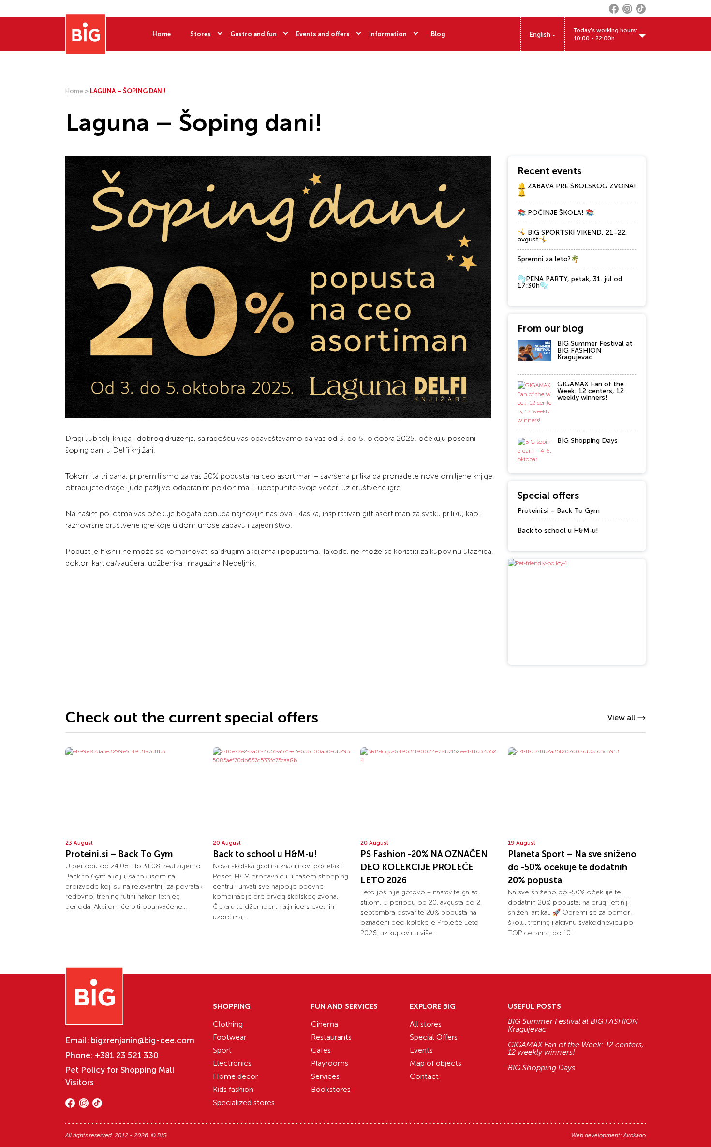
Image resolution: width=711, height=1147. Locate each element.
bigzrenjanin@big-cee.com (142, 1040)
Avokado (634, 1135)
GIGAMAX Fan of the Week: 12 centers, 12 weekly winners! (590, 391)
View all (621, 717)
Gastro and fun (253, 34)
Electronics (232, 1063)
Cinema (324, 1024)
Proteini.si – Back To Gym (559, 511)
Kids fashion (233, 1089)
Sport (222, 1050)
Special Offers (434, 1037)
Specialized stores (244, 1102)
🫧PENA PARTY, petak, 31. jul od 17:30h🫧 (570, 282)
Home (161, 34)
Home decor (235, 1076)
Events (421, 1050)
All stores (426, 1024)
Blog (438, 34)
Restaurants (331, 1037)
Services (325, 1076)
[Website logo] (85, 34)
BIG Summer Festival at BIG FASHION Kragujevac (595, 350)
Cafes (321, 1050)
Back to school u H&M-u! (558, 530)
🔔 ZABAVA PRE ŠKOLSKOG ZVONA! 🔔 (577, 189)
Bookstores (331, 1089)
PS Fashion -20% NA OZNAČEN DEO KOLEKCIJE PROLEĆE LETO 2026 (424, 867)
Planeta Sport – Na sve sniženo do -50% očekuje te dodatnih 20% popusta (572, 867)
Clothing (228, 1024)
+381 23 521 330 (127, 1055)
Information (388, 34)
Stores (200, 34)
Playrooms (329, 1063)
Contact (424, 1076)
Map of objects (435, 1063)
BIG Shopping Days (587, 441)
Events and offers (323, 34)
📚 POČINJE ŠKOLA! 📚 (556, 213)
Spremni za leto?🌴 (548, 259)
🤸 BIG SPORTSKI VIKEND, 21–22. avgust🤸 (572, 235)
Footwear (229, 1037)
